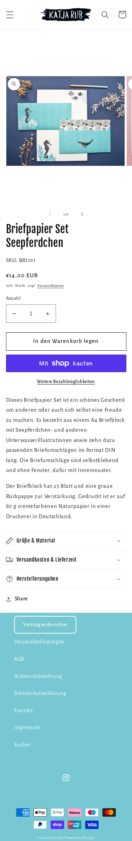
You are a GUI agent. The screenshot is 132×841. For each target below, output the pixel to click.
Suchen (22, 745)
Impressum (27, 727)
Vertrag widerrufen (45, 624)
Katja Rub (56, 838)
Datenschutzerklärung (40, 693)
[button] (9, 14)
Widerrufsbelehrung (38, 676)
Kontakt (23, 710)
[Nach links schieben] (49, 214)
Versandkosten (50, 286)
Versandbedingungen (39, 642)
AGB (19, 659)
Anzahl (13, 298)
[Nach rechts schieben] (82, 214)
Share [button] (21, 598)
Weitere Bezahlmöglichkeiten (66, 381)
